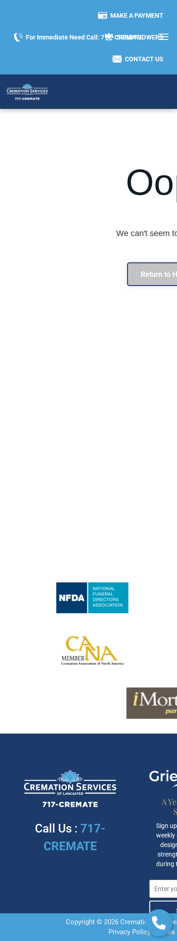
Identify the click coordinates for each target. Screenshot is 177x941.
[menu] (163, 37)
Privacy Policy (129, 932)
